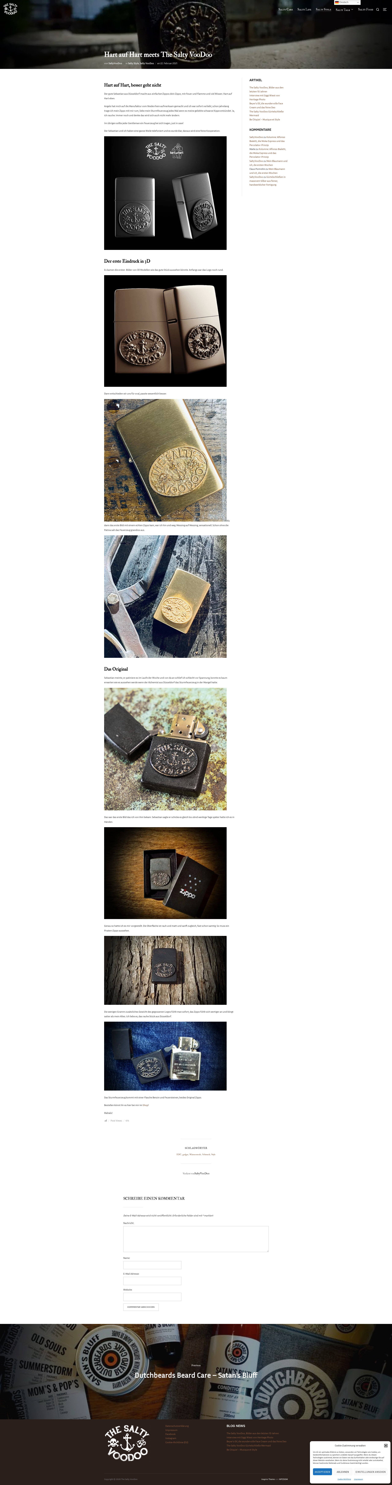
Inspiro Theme (268, 1479)
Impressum (358, 1479)
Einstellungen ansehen (371, 1471)
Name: (126, 1257)
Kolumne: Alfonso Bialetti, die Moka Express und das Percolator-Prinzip (267, 141)
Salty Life (304, 9)
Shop (145, 1105)
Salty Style (323, 9)
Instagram (170, 1438)
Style (213, 1154)
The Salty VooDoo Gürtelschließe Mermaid (249, 1445)
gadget (185, 1154)
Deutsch (343, 2)
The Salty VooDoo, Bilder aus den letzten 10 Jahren (253, 1433)
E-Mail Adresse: (131, 1273)
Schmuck (206, 1154)
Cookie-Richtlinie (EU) (176, 1442)
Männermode (195, 1154)
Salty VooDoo (147, 63)
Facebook (170, 1434)
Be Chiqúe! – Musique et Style (264, 119)
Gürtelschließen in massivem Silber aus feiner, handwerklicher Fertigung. (267, 180)
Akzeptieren (322, 1471)
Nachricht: (128, 1223)
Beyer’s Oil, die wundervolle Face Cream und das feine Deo (256, 1441)
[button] (385, 1445)
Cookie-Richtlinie (344, 1479)
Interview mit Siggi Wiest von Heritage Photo (250, 1437)
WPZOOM (283, 1479)
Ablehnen (343, 1471)
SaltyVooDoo (115, 63)
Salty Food (365, 9)
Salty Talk (343, 10)
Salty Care (286, 9)
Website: (127, 1289)
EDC (179, 1154)
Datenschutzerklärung (177, 1425)
